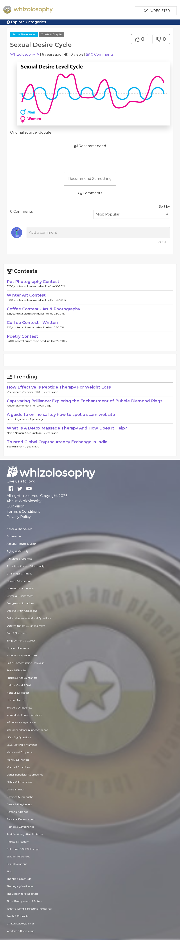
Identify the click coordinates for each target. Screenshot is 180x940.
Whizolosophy (22, 54)
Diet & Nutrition (17, 633)
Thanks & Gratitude (19, 878)
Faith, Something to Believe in (26, 662)
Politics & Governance (20, 826)
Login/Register (156, 11)
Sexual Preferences (24, 34)
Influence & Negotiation (21, 722)
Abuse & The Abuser (19, 528)
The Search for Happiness (22, 893)
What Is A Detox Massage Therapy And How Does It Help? (67, 428)
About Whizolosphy (24, 501)
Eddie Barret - (16, 446)
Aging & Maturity (18, 551)
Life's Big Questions (19, 737)
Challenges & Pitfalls (19, 573)
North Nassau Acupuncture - (25, 433)
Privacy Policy (19, 517)
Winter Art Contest (26, 295)
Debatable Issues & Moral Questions (29, 618)
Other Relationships (19, 782)
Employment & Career (21, 640)
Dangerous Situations (20, 603)
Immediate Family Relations (24, 715)
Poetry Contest (22, 336)
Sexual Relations (17, 864)
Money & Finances (18, 759)
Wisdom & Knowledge (20, 931)
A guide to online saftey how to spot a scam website (61, 414)
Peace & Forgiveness (19, 804)
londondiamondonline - (22, 405)
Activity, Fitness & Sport (21, 543)
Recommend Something (90, 179)
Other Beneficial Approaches (25, 774)
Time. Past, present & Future (24, 901)
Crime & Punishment (20, 595)
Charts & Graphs (51, 34)
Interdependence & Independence (27, 730)
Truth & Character (18, 916)
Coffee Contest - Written (32, 322)
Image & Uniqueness (19, 707)
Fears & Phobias (17, 670)
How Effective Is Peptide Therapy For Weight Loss (59, 387)
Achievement (15, 536)
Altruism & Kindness (19, 558)
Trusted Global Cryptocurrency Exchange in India (57, 442)
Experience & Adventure (22, 655)
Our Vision (16, 506)
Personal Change (17, 811)
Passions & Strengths (20, 797)
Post (162, 242)
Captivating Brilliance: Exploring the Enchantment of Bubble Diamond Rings (84, 401)
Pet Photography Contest (33, 281)
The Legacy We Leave (20, 886)
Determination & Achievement (26, 625)
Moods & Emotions (18, 767)
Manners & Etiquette (19, 752)
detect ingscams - (18, 419)
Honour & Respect (18, 692)
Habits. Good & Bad (19, 685)
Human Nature (16, 700)
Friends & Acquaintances (22, 677)
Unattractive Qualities (20, 923)
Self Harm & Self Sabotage (23, 849)
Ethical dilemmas (18, 648)
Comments (102, 54)
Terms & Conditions (23, 511)
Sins (9, 871)
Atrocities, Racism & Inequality (26, 566)
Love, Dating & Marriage (22, 744)
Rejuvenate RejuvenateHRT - (25, 392)
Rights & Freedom (18, 841)
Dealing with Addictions (22, 610)
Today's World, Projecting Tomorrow (29, 908)
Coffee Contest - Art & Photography (43, 309)
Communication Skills (21, 588)
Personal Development (21, 819)
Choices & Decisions (19, 581)
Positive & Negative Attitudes (25, 834)
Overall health (16, 789)
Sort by (164, 206)
